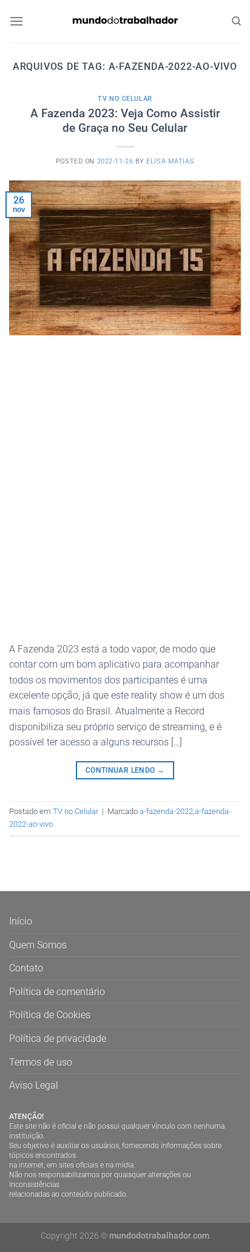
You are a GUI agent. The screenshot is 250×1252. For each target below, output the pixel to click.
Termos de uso (40, 1062)
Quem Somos (38, 945)
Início (20, 921)
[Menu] (16, 21)
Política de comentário (57, 991)
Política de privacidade (57, 1038)
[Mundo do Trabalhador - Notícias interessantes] (125, 21)
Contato (26, 968)
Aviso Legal (33, 1085)
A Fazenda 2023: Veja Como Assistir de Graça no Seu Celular (125, 120)
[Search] (236, 21)
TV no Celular (125, 99)
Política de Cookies (49, 1015)
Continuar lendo (125, 770)
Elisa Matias (170, 161)
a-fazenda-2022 (166, 811)
